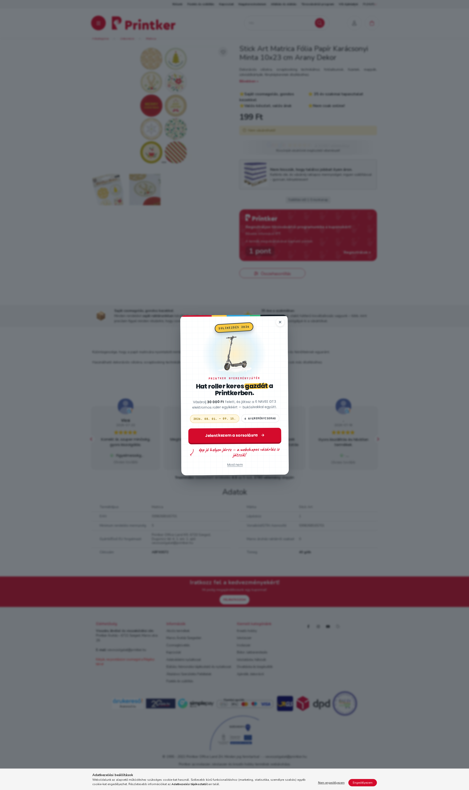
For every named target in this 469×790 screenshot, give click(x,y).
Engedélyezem (363, 783)
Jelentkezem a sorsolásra (235, 435)
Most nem (235, 464)
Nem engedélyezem (331, 783)
